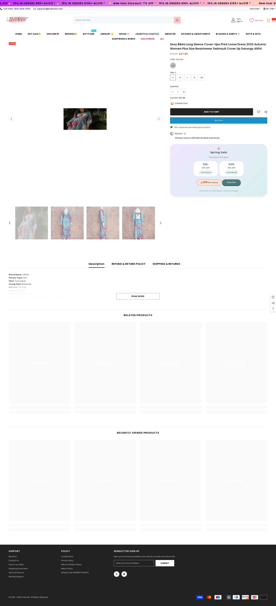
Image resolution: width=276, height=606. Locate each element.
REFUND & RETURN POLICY (128, 264)
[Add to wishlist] (258, 111)
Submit (165, 563)
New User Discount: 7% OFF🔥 (77, 3)
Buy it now (219, 120)
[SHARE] (264, 112)
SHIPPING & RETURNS (166, 264)
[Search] (127, 20)
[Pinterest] (116, 574)
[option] (85, 119)
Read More (138, 296)
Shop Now (231, 182)
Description (97, 264)
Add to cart (211, 111)
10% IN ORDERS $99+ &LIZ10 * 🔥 (124, 3)
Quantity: (174, 86)
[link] (39, 407)
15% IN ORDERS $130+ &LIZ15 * (25, 3)
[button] (11, 118)
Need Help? (255, 8)
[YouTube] (124, 574)
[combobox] (123, 20)
